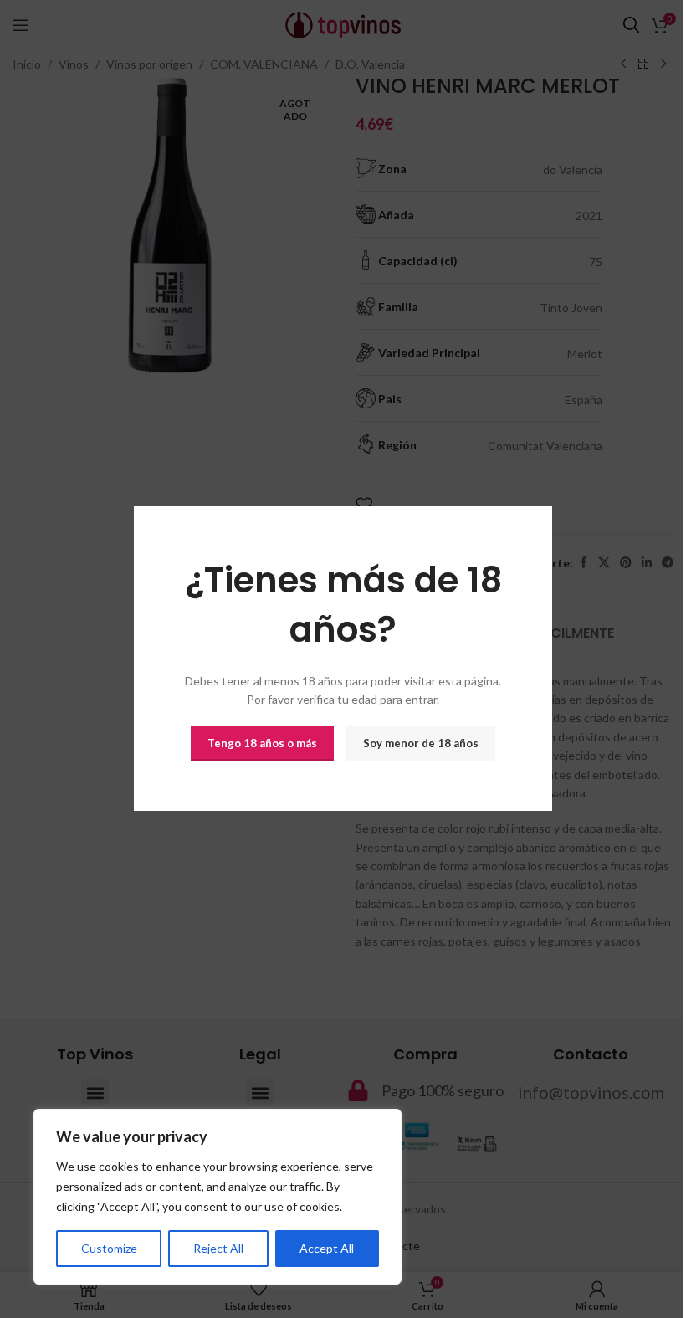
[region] (217, 1197)
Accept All (326, 1248)
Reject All (218, 1248)
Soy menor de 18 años (421, 743)
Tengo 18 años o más (262, 743)
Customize (109, 1248)
